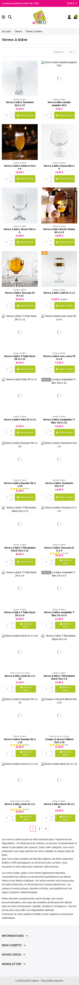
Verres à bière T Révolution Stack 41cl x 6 (59, 677)
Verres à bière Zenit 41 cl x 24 (19, 677)
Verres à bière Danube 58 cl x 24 (20, 484)
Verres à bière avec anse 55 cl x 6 (59, 357)
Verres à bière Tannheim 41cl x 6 (59, 484)
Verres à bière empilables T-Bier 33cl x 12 (59, 421)
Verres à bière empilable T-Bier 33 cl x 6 (59, 614)
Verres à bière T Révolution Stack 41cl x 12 (19, 549)
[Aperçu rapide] (35, 73)
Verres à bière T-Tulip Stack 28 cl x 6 (19, 614)
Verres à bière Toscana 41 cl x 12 (20, 294)
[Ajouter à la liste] (35, 66)
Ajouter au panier (26, 115)
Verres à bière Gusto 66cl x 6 (59, 167)
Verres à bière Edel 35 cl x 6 (20, 419)
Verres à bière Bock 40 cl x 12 (59, 805)
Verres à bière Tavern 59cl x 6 (20, 231)
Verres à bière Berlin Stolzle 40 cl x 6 (59, 231)
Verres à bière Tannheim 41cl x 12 (20, 104)
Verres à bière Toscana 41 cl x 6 (59, 549)
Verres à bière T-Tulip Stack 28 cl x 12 (19, 357)
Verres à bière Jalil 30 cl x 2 (59, 292)
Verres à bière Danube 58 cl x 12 (20, 741)
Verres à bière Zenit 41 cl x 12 (19, 805)
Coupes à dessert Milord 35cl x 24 (59, 741)
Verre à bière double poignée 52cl (59, 104)
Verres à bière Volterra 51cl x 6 (19, 167)
